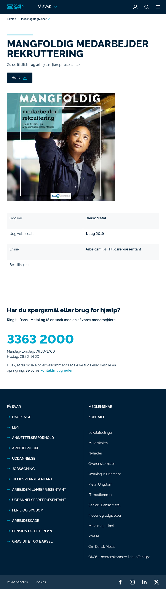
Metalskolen (98, 443)
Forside (11, 19)
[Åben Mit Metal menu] (135, 7)
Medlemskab (100, 407)
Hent (16, 78)
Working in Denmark (104, 474)
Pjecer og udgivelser (33, 19)
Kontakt (96, 417)
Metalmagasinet (101, 526)
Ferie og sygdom (27, 510)
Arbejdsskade (25, 521)
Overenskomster (101, 464)
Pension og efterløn (32, 531)
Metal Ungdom (100, 484)
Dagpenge (21, 417)
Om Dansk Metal (101, 547)
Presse (93, 536)
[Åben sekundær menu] (158, 7)
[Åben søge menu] (146, 7)
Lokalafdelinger (100, 433)
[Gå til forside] (15, 7)
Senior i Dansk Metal (104, 505)
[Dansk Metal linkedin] (144, 582)
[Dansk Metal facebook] (120, 582)
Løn (15, 427)
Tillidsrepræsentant (32, 479)
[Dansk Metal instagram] (132, 582)
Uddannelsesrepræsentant (39, 500)
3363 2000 (40, 339)
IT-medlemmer (100, 495)
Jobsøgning (23, 469)
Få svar (14, 407)
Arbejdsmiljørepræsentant (39, 490)
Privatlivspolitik (17, 582)
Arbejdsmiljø (25, 448)
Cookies (40, 582)
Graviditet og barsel (32, 541)
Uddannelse (23, 458)
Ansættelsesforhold (33, 438)
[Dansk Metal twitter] (156, 582)
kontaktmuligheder (56, 370)
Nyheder (95, 453)
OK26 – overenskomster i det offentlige (119, 557)
